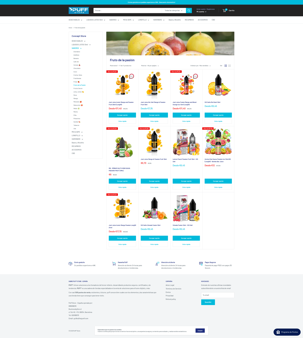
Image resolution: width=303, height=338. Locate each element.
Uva (75, 128)
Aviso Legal (170, 285)
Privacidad (169, 296)
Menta (76, 112)
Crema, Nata (78, 75)
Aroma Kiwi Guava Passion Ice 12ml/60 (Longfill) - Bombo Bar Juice (218, 160)
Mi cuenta (201, 12)
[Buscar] (189, 10)
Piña (75, 115)
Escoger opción (122, 115)
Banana (76, 58)
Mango (76, 98)
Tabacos (76, 125)
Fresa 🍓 (77, 82)
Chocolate (77, 68)
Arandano (77, 52)
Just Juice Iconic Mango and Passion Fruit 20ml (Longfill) (121, 103)
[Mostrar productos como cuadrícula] (226, 66)
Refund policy (171, 299)
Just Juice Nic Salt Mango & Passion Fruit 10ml (153, 103)
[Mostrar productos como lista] (230, 66)
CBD (213, 20)
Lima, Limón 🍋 (79, 92)
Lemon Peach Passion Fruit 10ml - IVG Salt (185, 160)
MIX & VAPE (127, 20)
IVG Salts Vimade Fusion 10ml (150, 225)
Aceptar (200, 330)
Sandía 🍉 (77, 122)
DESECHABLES (74, 20)
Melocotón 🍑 (78, 105)
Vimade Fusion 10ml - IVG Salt (183, 225)
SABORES (112, 20)
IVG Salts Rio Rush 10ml (212, 102)
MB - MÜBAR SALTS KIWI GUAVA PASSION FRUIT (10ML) (119, 169)
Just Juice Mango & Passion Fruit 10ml (154, 159)
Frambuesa (77, 78)
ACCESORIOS (203, 20)
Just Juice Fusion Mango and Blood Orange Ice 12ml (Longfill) (184, 103)
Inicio (70, 27)
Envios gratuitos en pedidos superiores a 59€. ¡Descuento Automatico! (151, 2)
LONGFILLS (142, 20)
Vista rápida (122, 121)
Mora (75, 95)
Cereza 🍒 (77, 65)
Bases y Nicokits (175, 20)
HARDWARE (157, 20)
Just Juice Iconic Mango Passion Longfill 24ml (122, 226)
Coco (75, 72)
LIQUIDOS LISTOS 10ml (94, 20)
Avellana (76, 55)
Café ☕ (76, 62)
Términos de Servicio (173, 289)
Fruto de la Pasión (80, 85)
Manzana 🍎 (78, 102)
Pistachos (77, 118)
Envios (168, 292)
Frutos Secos (78, 88)
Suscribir (208, 302)
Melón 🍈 (77, 108)
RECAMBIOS (189, 20)
